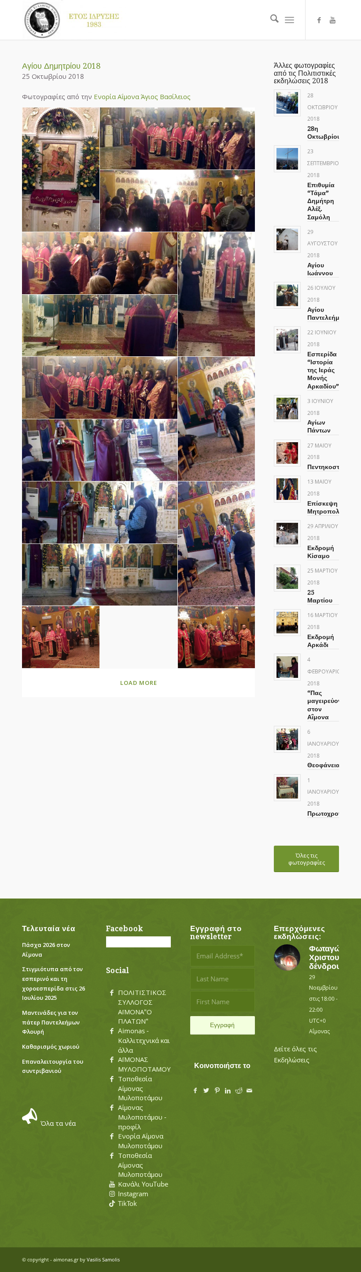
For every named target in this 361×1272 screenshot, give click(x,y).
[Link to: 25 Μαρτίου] (287, 578)
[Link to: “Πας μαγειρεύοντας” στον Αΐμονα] (287, 667)
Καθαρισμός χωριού (50, 1046)
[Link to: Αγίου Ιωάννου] (287, 239)
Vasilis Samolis (103, 1259)
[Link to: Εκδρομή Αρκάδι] (287, 622)
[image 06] (100, 388)
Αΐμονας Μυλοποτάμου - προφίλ (142, 1117)
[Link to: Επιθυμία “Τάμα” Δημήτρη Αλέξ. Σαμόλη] (287, 159)
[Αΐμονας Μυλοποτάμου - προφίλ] (112, 1108)
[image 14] (61, 637)
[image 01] (61, 169)
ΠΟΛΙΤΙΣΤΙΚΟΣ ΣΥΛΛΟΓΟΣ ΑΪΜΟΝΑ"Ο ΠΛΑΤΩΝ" (142, 1006)
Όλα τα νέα (58, 1123)
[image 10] (100, 512)
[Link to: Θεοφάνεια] (287, 739)
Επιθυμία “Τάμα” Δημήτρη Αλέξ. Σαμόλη (321, 201)
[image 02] (178, 138)
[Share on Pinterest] (217, 1091)
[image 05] (100, 326)
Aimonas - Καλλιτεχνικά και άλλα (144, 1040)
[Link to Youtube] (332, 19)
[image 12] (100, 575)
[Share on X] (206, 1091)
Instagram (133, 1193)
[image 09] (217, 419)
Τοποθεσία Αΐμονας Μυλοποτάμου (140, 1088)
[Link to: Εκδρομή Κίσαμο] (287, 533)
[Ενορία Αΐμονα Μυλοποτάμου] (112, 1136)
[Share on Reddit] (238, 1091)
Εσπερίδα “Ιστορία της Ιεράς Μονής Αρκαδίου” (323, 370)
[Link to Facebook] (319, 19)
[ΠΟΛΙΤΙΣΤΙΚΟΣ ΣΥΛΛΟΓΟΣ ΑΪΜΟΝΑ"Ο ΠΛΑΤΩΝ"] (112, 993)
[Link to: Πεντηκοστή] (287, 453)
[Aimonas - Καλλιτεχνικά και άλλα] (112, 1031)
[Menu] (289, 20)
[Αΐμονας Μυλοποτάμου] (74, 20)
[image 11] (217, 543)
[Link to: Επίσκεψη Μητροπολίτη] (287, 489)
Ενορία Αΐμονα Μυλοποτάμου (140, 1140)
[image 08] (100, 450)
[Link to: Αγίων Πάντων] (287, 408)
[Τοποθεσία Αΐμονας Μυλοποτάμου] (112, 1079)
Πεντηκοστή (325, 466)
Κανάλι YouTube (143, 1184)
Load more (138, 683)
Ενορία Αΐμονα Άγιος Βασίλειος (142, 96)
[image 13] (217, 637)
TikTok (127, 1203)
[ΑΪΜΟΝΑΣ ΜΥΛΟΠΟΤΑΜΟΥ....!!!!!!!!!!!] (112, 1060)
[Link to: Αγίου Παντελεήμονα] (287, 295)
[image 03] (178, 201)
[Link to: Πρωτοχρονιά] (287, 788)
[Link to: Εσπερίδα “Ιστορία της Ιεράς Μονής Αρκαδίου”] (287, 340)
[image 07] (217, 294)
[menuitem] (270, 20)
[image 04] (100, 263)
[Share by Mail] (249, 1091)
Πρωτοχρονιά (327, 813)
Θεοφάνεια (323, 765)
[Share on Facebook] (195, 1091)
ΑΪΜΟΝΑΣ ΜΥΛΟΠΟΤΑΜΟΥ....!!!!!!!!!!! (157, 1064)
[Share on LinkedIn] (227, 1091)
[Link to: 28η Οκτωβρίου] (287, 103)
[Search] (270, 20)
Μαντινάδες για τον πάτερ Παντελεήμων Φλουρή (51, 1022)
